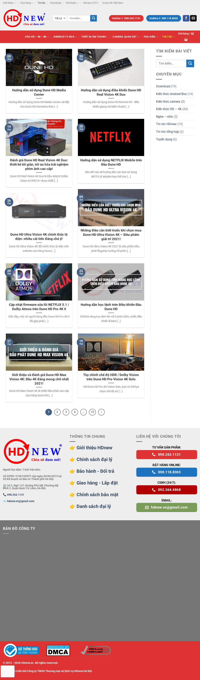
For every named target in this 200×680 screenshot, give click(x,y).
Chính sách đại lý (94, 459)
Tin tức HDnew (166, 124)
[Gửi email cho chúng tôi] (193, 18)
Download (55, 2)
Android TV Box (63, 36)
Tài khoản (70, 2)
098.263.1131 (15, 494)
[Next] (101, 412)
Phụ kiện (149, 36)
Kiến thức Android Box (171, 94)
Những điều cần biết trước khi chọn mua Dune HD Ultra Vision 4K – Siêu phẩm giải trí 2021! (111, 235)
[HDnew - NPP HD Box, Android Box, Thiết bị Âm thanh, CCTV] (25, 18)
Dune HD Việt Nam (113, 2)
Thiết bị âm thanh (93, 36)
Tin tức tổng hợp (167, 132)
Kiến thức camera (168, 101)
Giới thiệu (8, 2)
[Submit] (93, 18)
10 (92, 412)
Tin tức (42, 2)
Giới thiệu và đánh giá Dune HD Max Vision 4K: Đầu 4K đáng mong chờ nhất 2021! (39, 379)
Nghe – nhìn (164, 116)
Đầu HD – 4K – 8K (35, 36)
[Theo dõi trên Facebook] (186, 18)
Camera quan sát (125, 36)
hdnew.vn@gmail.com (20, 501)
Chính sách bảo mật (97, 494)
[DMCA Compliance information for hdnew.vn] (95, 650)
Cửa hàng (25, 2)
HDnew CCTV (90, 2)
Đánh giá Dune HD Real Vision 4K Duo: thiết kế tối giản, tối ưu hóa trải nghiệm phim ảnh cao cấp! (39, 164)
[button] (186, 37)
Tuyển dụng (164, 139)
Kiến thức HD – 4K (169, 109)
